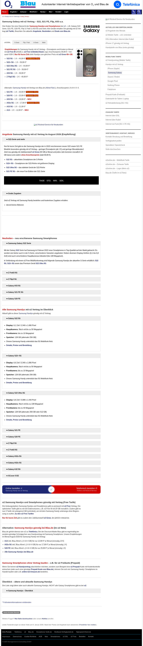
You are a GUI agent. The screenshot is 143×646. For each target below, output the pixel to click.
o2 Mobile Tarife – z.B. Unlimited (118, 35)
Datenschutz (17, 636)
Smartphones (55, 636)
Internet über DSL (113, 116)
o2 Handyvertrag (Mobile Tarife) (118, 60)
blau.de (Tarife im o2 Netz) (116, 173)
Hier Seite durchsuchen (24, 619)
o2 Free (73, 636)
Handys (42, 12)
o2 (3, 16)
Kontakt (58, 12)
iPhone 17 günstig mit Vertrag (117, 43)
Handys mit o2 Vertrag (114, 64)
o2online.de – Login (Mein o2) (117, 168)
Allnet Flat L (50, 88)
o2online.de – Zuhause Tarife (117, 164)
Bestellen (82, 636)
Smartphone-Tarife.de (44, 632)
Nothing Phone (114, 85)
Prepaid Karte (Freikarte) (115, 94)
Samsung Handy (19, 88)
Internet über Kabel (113, 120)
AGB (40, 636)
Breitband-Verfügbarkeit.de (63, 632)
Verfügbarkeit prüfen (114, 141)
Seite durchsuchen (113, 149)
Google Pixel (113, 81)
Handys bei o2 (9, 16)
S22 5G (10, 59)
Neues (4, 12)
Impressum (6, 636)
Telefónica (18, 632)
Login (66, 12)
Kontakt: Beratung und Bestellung (119, 137)
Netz (50, 12)
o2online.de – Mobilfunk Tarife (117, 160)
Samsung (16, 16)
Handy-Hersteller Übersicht (11, 612)
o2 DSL (65, 636)
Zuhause (23, 12)
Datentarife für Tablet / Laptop (117, 99)
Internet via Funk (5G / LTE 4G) (118, 124)
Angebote (13, 12)
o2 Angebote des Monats (115, 31)
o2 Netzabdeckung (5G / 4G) (117, 103)
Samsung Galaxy (115, 73)
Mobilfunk (33, 12)
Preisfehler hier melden (87, 625)
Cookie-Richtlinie (30, 636)
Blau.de (31, 632)
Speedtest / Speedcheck (115, 145)
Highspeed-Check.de (83, 632)
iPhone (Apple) (114, 68)
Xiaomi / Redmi (114, 77)
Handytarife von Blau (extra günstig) (120, 47)
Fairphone (112, 89)
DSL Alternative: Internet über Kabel (120, 39)
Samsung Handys (26, 313)
